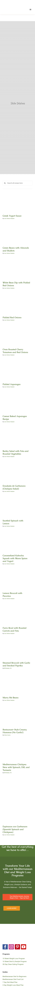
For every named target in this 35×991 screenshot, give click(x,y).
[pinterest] (17, 946)
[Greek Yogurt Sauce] (17, 202)
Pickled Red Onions (18, 302)
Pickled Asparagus (18, 369)
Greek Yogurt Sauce (18, 200)
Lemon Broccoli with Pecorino (18, 578)
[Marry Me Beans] (17, 684)
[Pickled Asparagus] (17, 370)
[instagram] (11, 946)
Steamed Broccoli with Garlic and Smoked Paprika (18, 646)
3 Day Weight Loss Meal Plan (13, 985)
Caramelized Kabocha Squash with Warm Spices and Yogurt (18, 537)
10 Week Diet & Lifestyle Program (15, 961)
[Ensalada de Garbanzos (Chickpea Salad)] (17, 472)
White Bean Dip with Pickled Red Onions (18, 266)
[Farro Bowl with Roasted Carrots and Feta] (17, 614)
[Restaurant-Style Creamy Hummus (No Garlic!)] (17, 716)
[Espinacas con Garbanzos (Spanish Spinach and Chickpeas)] (17, 801)
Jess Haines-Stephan (9, 218)
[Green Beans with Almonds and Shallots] (17, 234)
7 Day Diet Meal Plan (10, 982)
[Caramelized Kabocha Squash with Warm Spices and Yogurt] (17, 541)
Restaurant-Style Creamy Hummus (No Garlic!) (18, 713)
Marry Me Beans (18, 682)
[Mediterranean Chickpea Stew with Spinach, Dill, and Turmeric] (17, 750)
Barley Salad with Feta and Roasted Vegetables (18, 434)
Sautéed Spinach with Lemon (18, 505)
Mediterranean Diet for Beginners (14, 976)
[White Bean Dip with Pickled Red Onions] (17, 269)
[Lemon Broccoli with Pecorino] (17, 579)
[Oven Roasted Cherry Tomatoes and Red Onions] (17, 335)
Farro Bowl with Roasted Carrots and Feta (18, 611)
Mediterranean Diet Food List (13, 979)
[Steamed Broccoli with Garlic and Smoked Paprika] (17, 649)
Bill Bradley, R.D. (8, 668)
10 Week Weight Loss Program (14, 958)
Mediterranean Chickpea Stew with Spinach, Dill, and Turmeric (18, 746)
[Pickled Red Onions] (17, 303)
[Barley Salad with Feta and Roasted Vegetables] (17, 437)
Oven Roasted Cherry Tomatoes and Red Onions (18, 333)
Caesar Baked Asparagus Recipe (18, 399)
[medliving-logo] (10, 3)
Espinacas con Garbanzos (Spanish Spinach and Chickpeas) (18, 796)
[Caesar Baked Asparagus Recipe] (17, 402)
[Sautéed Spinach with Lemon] (17, 507)
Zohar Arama (7, 735)
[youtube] (23, 946)
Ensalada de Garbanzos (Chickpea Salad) (18, 469)
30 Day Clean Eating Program (13, 964)
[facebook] (5, 946)
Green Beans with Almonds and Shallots (18, 231)
